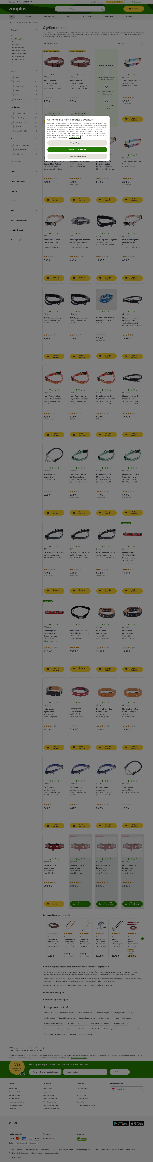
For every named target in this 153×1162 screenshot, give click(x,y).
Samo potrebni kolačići (77, 156)
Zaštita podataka (75, 137)
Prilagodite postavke (77, 143)
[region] (77, 138)
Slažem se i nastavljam (77, 150)
